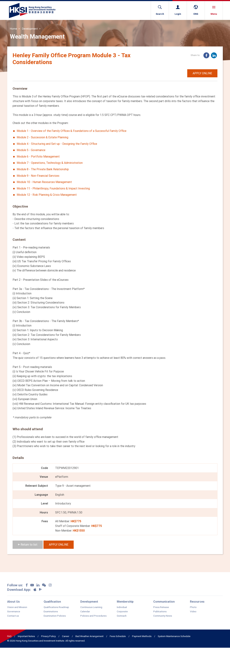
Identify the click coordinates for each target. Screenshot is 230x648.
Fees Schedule (118, 636)
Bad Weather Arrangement (89, 636)
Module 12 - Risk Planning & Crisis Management (47, 194)
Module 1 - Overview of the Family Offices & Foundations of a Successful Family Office (71, 131)
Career (65, 636)
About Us (13, 601)
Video (193, 611)
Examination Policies (55, 615)
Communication (164, 601)
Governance (13, 611)
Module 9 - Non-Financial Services (38, 175)
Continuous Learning (91, 607)
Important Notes (26, 636)
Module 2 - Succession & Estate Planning (42, 137)
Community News (162, 615)
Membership (125, 601)
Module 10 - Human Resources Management (44, 182)
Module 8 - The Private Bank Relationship (43, 169)
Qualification (52, 601)
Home (13, 28)
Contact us (13, 615)
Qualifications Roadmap (56, 607)
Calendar (85, 611)
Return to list (28, 544)
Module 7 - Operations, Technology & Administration (50, 163)
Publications (160, 611)
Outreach (121, 615)
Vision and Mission (17, 607)
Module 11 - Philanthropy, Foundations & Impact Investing (53, 188)
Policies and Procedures (93, 615)
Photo (193, 607)
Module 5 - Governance (31, 150)
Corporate (122, 611)
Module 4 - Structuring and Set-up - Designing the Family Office (57, 143)
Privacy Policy (48, 636)
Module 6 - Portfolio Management (38, 156)
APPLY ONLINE (202, 73)
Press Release (161, 607)
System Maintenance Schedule (174, 636)
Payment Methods (141, 636)
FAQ (9, 636)
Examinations (51, 611)
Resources (197, 601)
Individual (122, 607)
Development (30, 28)
